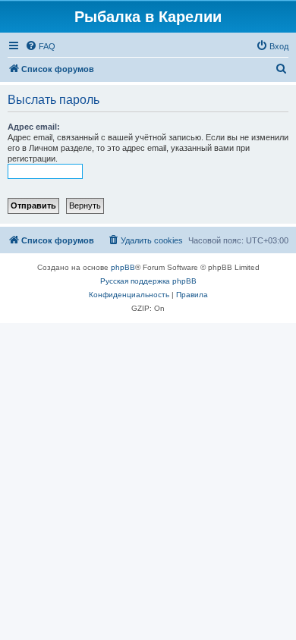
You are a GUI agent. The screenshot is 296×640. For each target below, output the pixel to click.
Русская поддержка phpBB (148, 281)
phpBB (123, 267)
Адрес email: (34, 126)
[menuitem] (40, 46)
